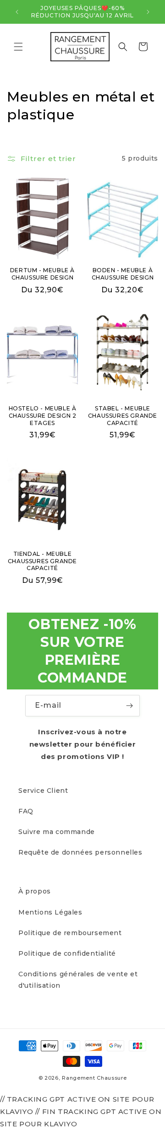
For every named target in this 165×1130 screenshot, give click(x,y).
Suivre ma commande (56, 832)
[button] (18, 47)
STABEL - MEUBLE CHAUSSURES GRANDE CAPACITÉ (122, 415)
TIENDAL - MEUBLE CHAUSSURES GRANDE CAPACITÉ (42, 560)
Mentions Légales (50, 912)
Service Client (43, 790)
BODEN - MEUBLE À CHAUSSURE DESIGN (123, 274)
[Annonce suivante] (148, 12)
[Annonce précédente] (17, 12)
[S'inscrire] (129, 705)
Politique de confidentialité (67, 953)
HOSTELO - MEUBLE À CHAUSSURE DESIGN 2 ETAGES (43, 415)
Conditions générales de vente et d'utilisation (78, 980)
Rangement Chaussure (94, 1078)
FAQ (25, 811)
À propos (34, 891)
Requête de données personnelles (80, 852)
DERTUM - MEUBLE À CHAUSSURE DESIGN (42, 274)
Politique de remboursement (70, 933)
